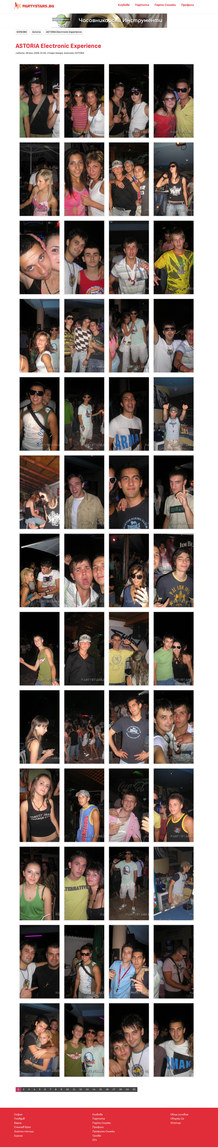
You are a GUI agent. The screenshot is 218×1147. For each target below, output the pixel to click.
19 (127, 1089)
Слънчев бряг (22, 1127)
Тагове (96, 1135)
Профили (187, 5)
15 (100, 1089)
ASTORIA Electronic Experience (64, 32)
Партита (142, 5)
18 (120, 1089)
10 (67, 1089)
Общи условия (179, 1114)
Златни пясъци (24, 1131)
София (18, 1114)
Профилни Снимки (103, 1131)
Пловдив (19, 1118)
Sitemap (175, 1123)
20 (134, 1089)
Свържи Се (177, 1118)
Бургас (18, 1135)
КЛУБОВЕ (22, 32)
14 (94, 1089)
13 (87, 1089)
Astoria (36, 32)
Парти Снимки (165, 5)
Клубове (124, 5)
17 (114, 1089)
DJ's (94, 1140)
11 (74, 1089)
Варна (18, 1123)
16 (107, 1089)
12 (80, 1089)
